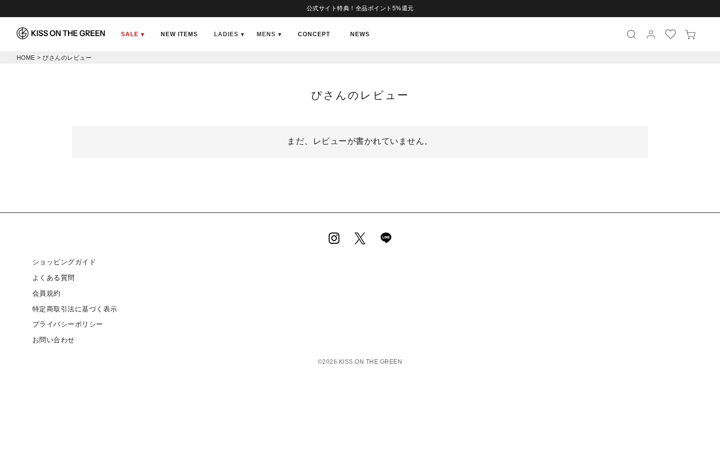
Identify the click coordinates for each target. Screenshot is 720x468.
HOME (26, 57)
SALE (132, 34)
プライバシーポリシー (67, 324)
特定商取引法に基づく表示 (75, 308)
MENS (269, 34)
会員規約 (46, 293)
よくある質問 (53, 277)
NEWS (360, 34)
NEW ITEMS (179, 34)
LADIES (229, 34)
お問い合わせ (53, 339)
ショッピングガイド (64, 261)
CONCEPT (314, 34)
